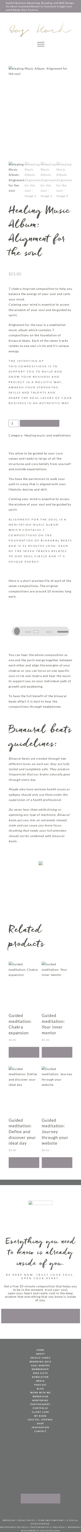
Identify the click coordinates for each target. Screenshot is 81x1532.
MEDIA (40, 1381)
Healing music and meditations (47, 435)
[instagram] (43, 1510)
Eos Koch (22, 1527)
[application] (40, 631)
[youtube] (38, 1510)
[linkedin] (49, 1510)
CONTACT (41, 1431)
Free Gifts (40, 1373)
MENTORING (40, 1400)
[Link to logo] (40, 29)
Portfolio (40, 1408)
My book (40, 1416)
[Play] (18, 631)
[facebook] (26, 1510)
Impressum (8, 1520)
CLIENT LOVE (40, 1412)
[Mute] (55, 632)
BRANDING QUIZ (41, 1361)
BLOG (40, 1389)
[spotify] (55, 1510)
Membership (40, 1369)
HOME (40, 1350)
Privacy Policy (26, 1520)
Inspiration (40, 1427)
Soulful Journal (40, 1419)
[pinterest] (32, 1510)
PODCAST (40, 1385)
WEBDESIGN (40, 1396)
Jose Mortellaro (50, 1531)
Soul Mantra (40, 1365)
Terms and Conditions (51, 1520)
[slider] (62, 631)
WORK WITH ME (40, 1392)
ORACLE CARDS (40, 1358)
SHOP (40, 1423)
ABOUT (40, 1354)
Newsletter (40, 1377)
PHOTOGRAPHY (40, 1404)
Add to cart (39, 423)
